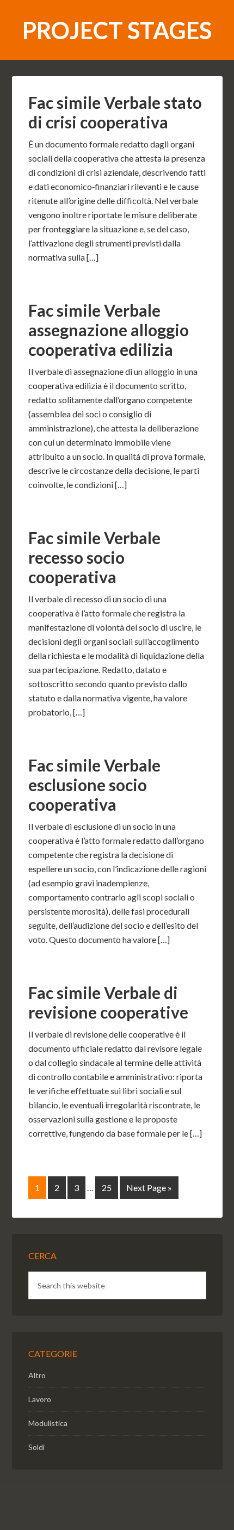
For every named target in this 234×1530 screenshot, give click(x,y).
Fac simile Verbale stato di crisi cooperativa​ (115, 112)
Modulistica (47, 1423)
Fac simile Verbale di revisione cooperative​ (108, 1002)
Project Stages (117, 30)
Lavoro (39, 1399)
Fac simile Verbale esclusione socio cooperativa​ (94, 784)
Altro (37, 1375)
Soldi (36, 1447)
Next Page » (149, 1187)
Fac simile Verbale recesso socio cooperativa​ (94, 557)
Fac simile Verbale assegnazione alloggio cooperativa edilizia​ (108, 329)
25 (107, 1187)
